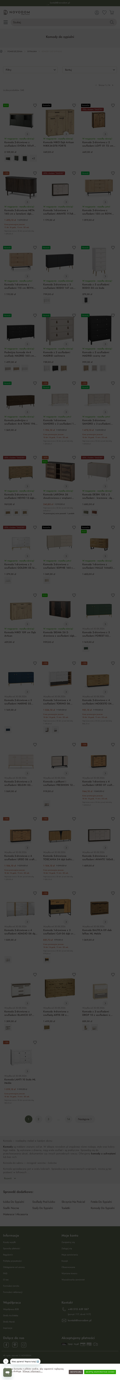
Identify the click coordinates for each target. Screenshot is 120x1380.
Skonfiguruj (76, 1372)
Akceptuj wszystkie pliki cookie (100, 1372)
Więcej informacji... (32, 1371)
